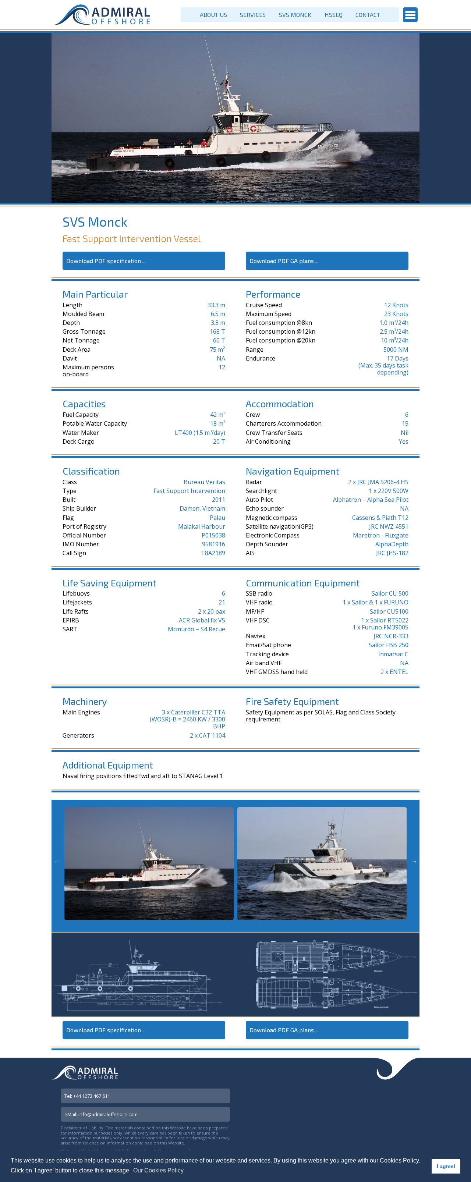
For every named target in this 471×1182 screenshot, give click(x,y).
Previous (57, 860)
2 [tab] (224, 926)
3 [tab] (235, 926)
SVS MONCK (295, 14)
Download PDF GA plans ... (284, 260)
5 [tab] (257, 926)
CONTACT (367, 14)
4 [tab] (246, 926)
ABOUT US (213, 14)
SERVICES (253, 14)
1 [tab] (213, 926)
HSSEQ (334, 14)
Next (414, 860)
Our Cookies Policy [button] (158, 1170)
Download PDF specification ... (106, 260)
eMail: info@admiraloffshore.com (101, 1114)
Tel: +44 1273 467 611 (87, 1096)
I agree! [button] (446, 1166)
